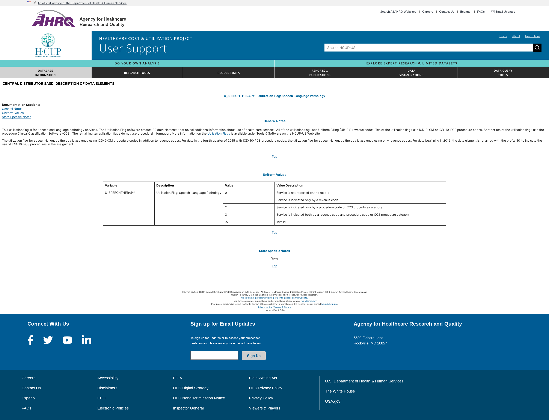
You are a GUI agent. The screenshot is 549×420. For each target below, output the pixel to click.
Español (29, 398)
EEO (101, 398)
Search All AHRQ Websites (398, 11)
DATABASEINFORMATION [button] (45, 73)
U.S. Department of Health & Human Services (364, 381)
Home (503, 36)
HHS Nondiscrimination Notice (199, 398)
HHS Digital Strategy (190, 388)
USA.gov (332, 401)
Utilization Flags (218, 133)
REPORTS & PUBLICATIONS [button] (320, 73)
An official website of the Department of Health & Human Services (82, 3)
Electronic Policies (113, 408)
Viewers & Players (282, 307)
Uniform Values (13, 113)
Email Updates (505, 11)
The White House (340, 391)
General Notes (12, 109)
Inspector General (188, 408)
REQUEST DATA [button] (229, 73)
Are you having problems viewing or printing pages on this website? (274, 298)
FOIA (177, 378)
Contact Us (446, 11)
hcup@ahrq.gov (309, 301)
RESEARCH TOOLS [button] (137, 73)
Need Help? (532, 36)
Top (274, 156)
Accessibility (107, 378)
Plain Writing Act (263, 378)
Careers (427, 11)
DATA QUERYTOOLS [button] (503, 73)
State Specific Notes (16, 117)
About (516, 36)
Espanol (465, 11)
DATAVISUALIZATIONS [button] (412, 73)
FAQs (481, 11)
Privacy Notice (265, 307)
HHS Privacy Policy (265, 388)
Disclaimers (107, 388)
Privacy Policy (261, 398)
